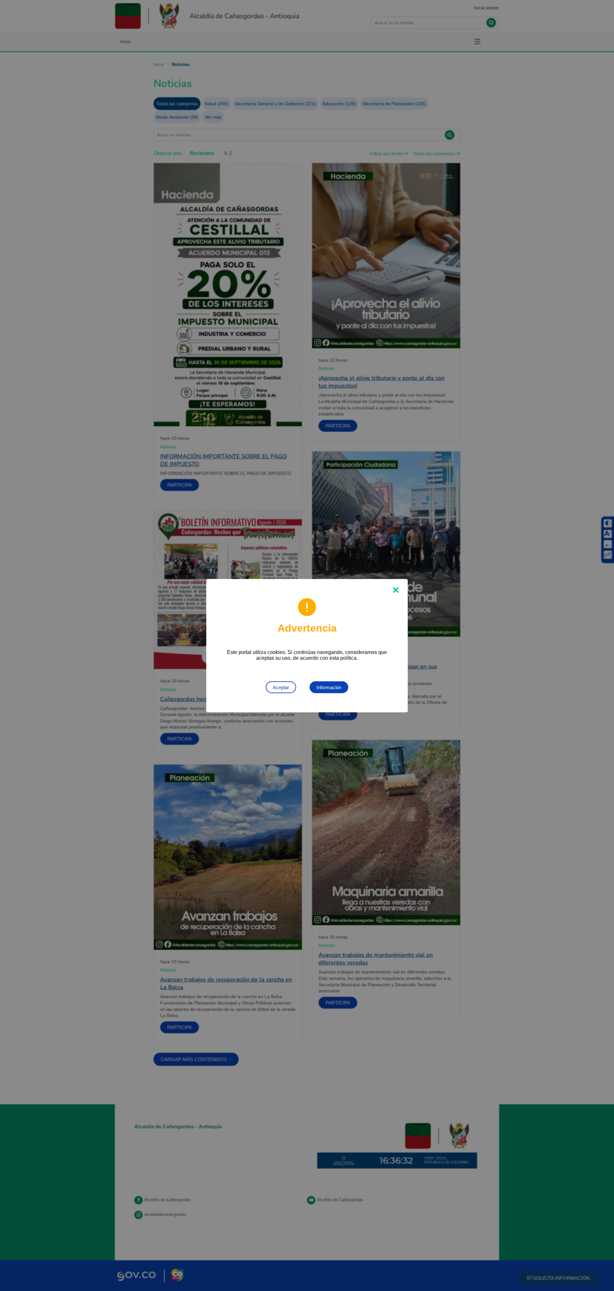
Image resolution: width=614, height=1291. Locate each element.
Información (329, 687)
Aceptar (281, 687)
